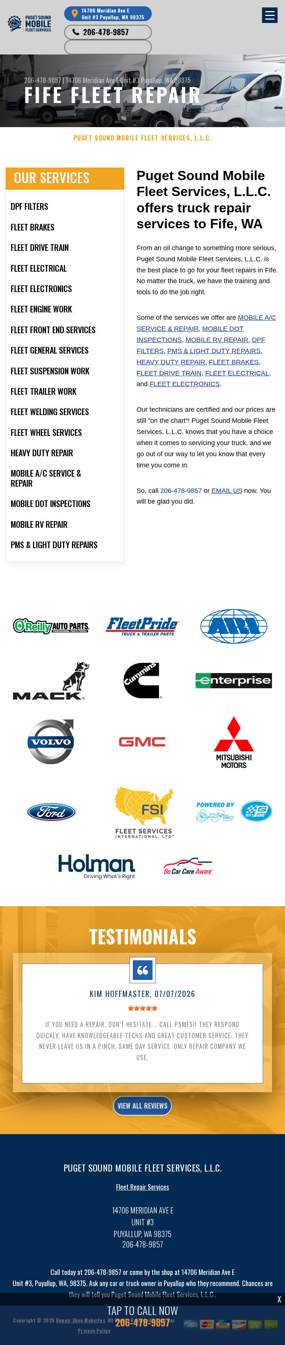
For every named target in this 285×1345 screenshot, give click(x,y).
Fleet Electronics (185, 384)
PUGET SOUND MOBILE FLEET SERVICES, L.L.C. (142, 138)
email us (227, 490)
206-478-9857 (106, 32)
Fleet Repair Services (142, 1187)
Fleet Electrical (237, 373)
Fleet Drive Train (169, 373)
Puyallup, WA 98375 (166, 80)
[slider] (142, 1008)
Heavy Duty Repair (171, 362)
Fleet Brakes (234, 362)
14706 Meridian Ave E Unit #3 (103, 80)
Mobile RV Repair (217, 340)
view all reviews (142, 1105)
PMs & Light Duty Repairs (214, 351)
